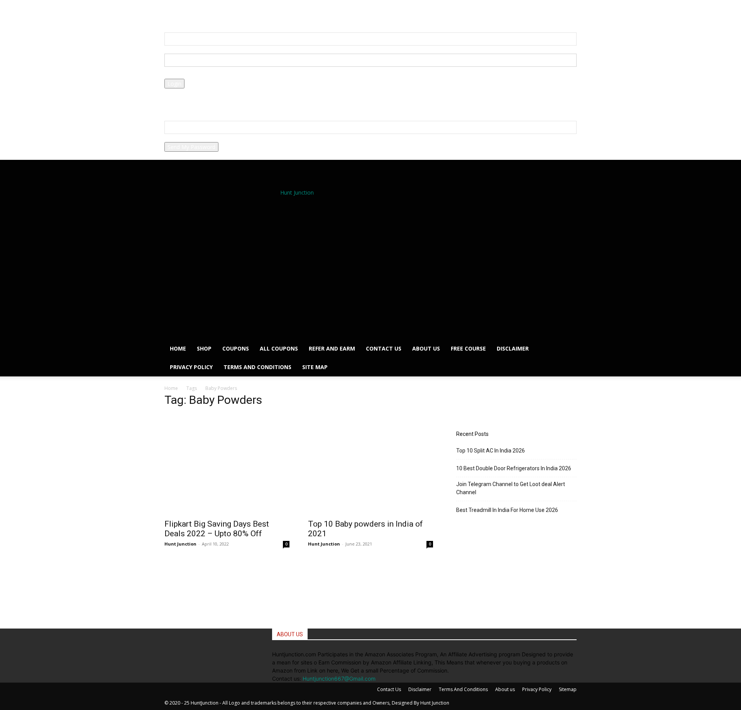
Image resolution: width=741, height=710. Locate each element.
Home (178, 348)
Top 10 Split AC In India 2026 (490, 450)
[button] (194, 12)
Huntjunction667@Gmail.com (339, 678)
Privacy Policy (181, 100)
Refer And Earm (332, 348)
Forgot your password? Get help (204, 92)
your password (182, 74)
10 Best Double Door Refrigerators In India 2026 (513, 468)
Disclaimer (513, 348)
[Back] (208, 12)
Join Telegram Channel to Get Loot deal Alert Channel (510, 488)
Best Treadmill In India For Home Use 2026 (507, 510)
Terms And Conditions (257, 367)
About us (426, 348)
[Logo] (298, 269)
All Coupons (279, 348)
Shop (204, 348)
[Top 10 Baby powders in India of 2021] (370, 483)
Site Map (315, 367)
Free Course (468, 348)
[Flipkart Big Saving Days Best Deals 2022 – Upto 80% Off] (226, 483)
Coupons (235, 348)
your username (183, 49)
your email (177, 138)
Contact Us (383, 348)
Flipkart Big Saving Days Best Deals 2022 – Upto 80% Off (216, 528)
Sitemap (568, 689)
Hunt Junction (180, 544)
